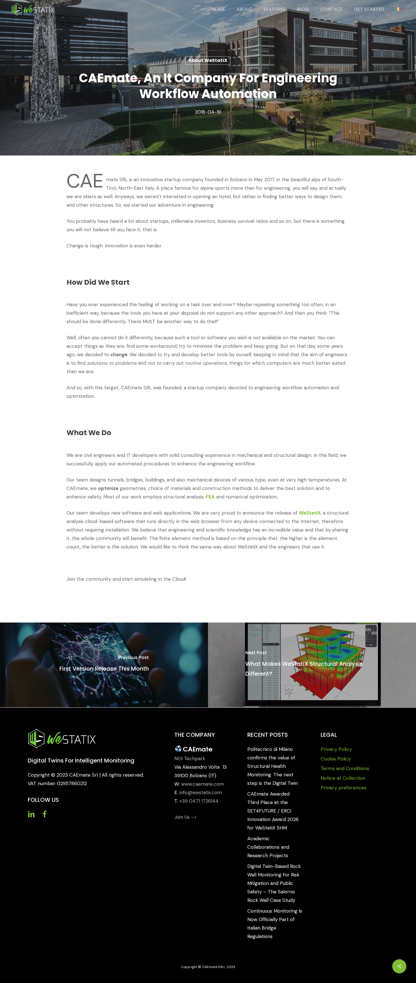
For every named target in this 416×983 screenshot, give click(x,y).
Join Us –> (185, 817)
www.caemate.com (202, 784)
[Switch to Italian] (398, 9)
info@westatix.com (200, 792)
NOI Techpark (189, 758)
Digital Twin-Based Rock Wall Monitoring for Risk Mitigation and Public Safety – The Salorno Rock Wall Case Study (274, 883)
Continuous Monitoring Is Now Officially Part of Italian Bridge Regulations (274, 923)
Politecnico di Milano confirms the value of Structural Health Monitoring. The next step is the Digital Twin (272, 766)
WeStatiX (310, 513)
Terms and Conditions (345, 768)
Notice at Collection (343, 778)
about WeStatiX (207, 60)
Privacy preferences (343, 788)
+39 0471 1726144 (198, 801)
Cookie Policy (336, 759)
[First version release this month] (104, 665)
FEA (210, 497)
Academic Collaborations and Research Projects (268, 847)
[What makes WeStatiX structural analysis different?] (312, 665)
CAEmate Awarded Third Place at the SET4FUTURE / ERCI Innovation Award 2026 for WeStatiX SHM (273, 811)
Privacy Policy (336, 749)
